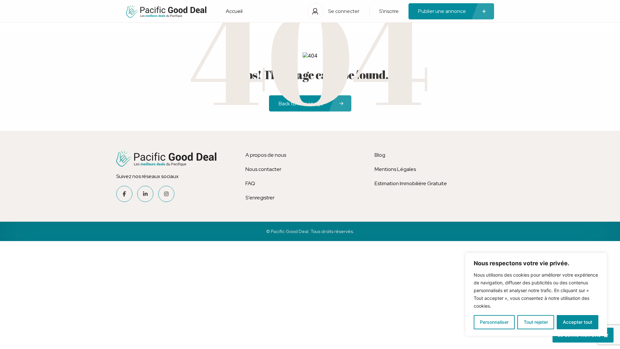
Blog (380, 155)
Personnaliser (494, 322)
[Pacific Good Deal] (166, 11)
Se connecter (343, 11)
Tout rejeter (536, 322)
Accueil (234, 11)
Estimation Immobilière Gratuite (411, 183)
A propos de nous (265, 155)
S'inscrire (389, 11)
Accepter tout (577, 322)
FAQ (250, 183)
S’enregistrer (259, 197)
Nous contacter (263, 169)
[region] (536, 294)
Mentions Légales (395, 169)
